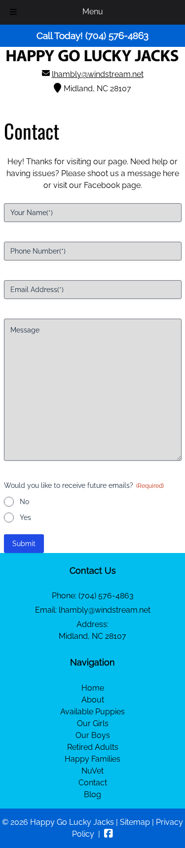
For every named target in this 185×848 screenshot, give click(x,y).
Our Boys (92, 735)
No (24, 502)
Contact (92, 782)
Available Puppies (92, 711)
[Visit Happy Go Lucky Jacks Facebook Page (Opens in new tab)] (108, 834)
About (92, 699)
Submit (24, 544)
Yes (25, 517)
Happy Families (92, 759)
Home (92, 688)
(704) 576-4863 (106, 595)
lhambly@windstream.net (98, 74)
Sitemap (135, 822)
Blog (92, 794)
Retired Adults (92, 747)
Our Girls (93, 723)
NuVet (92, 770)
